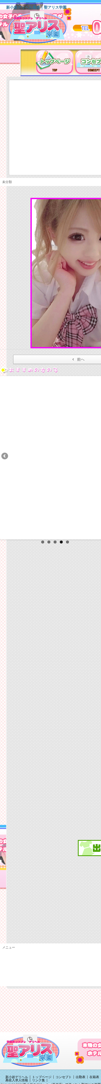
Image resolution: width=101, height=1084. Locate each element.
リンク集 (38, 1080)
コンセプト (63, 1077)
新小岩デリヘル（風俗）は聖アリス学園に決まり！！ (44, 29)
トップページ (41, 1077)
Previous (5, 456)
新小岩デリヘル (16, 1077)
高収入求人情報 (16, 1080)
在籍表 (94, 1077)
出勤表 (80, 1077)
